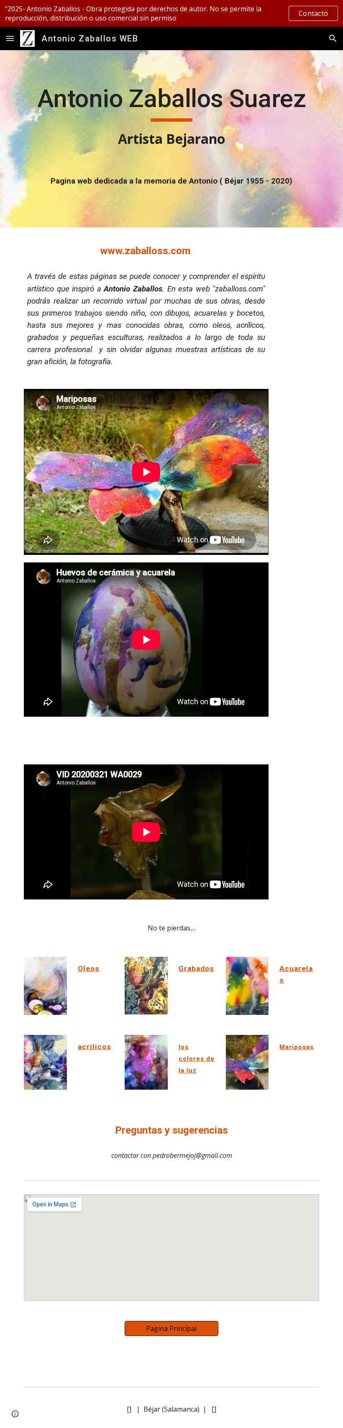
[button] (10, 38)
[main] (171, 116)
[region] (171, 13)
